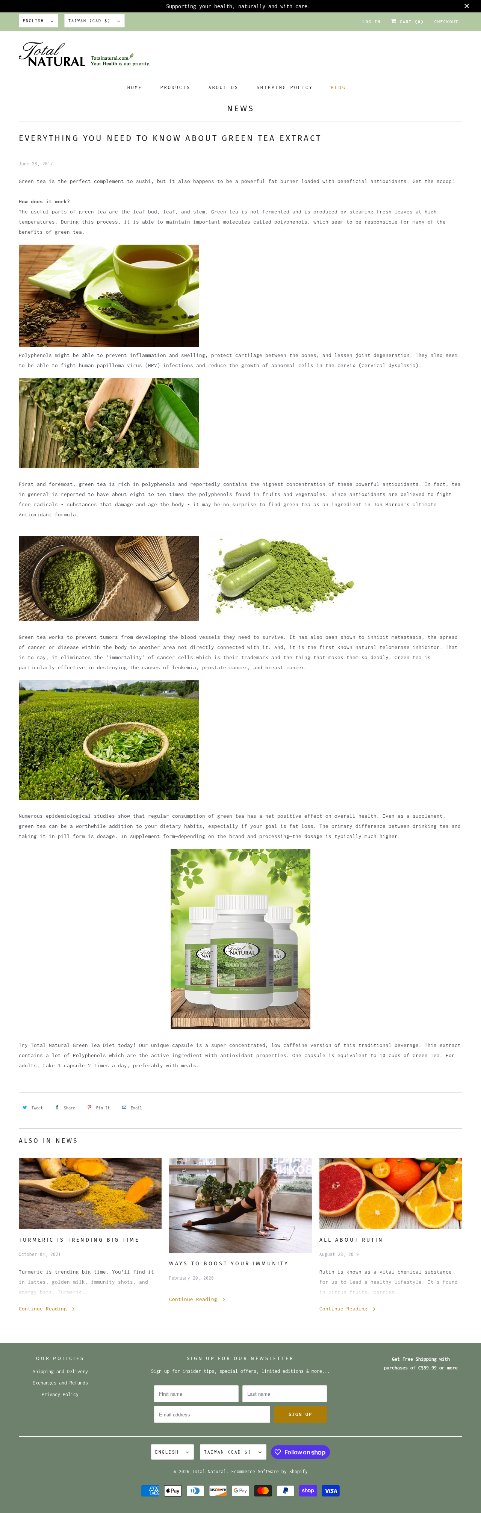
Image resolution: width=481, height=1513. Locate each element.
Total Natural (209, 1471)
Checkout (446, 22)
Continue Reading (44, 1309)
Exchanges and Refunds (60, 1383)
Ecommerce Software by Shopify (269, 1471)
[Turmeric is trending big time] (90, 1193)
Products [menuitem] (175, 87)
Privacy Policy (60, 1394)
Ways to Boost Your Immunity (229, 1263)
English (35, 20)
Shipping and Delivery (60, 1371)
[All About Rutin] (390, 1193)
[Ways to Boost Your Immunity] (240, 1205)
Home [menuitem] (134, 87)
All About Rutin (351, 1240)
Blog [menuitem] (338, 87)
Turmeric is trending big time (79, 1240)
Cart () (410, 22)
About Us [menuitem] (224, 87)
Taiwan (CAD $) (90, 20)
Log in (372, 22)
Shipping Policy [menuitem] (285, 87)
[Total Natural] (240, 56)
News (240, 108)
